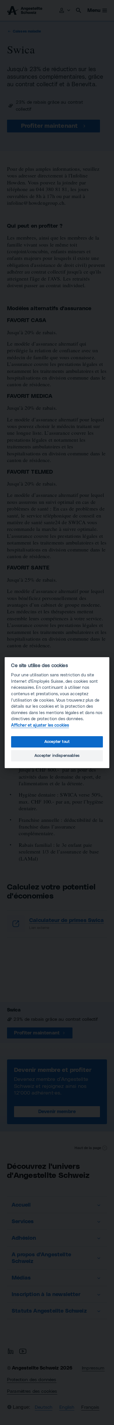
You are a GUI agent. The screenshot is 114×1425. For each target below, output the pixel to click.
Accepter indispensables (57, 756)
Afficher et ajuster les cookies (40, 725)
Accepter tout (57, 742)
